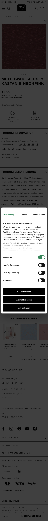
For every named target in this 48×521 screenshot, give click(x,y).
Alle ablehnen (24, 308)
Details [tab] (24, 215)
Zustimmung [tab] (8, 215)
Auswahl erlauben (24, 300)
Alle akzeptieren (24, 292)
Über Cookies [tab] (39, 215)
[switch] (41, 265)
